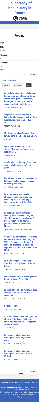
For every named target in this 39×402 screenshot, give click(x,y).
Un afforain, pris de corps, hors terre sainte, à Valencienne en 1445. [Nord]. (20, 165)
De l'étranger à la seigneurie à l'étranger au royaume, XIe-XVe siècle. (18, 338)
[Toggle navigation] (5, 22)
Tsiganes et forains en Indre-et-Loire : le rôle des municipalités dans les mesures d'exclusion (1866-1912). (20, 118)
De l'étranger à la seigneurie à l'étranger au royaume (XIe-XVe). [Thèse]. (18, 354)
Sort (28, 85)
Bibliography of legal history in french (19, 8)
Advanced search (9, 80)
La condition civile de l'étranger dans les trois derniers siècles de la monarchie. (20, 292)
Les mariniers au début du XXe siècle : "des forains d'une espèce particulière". (19, 149)
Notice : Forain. (11, 306)
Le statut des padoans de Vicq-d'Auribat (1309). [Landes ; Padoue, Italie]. (19, 263)
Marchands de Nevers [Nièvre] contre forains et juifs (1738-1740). (20, 278)
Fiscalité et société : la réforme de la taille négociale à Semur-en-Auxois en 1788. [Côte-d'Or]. (20, 181)
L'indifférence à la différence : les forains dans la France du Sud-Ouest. (20, 134)
